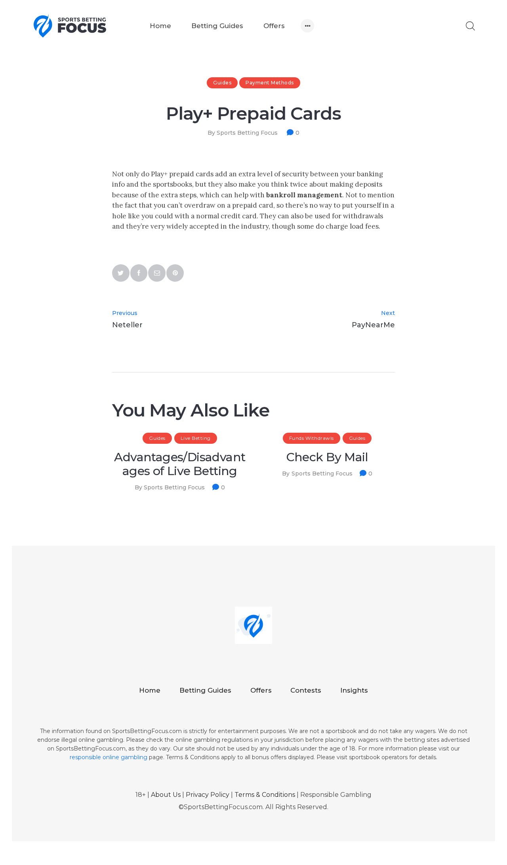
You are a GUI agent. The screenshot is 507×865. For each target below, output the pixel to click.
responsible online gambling (108, 757)
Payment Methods (270, 83)
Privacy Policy (207, 794)
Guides (222, 83)
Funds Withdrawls (311, 438)
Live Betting (196, 438)
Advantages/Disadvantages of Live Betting (179, 464)
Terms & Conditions (264, 794)
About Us (166, 794)
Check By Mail (327, 457)
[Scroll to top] (469, 827)
